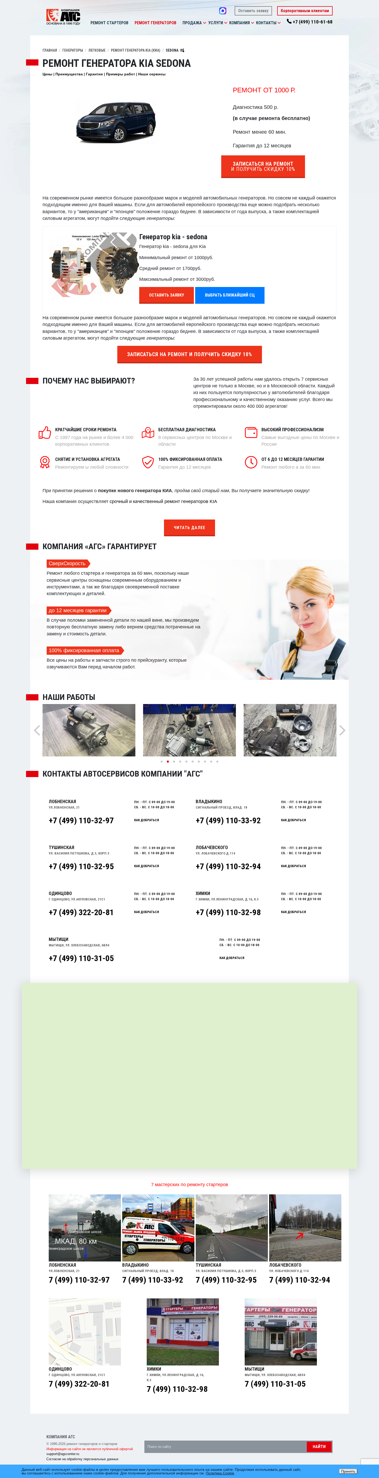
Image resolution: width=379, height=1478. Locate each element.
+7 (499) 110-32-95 (81, 866)
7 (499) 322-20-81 (79, 1384)
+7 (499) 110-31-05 (81, 958)
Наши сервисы (152, 74)
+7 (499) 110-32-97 (81, 820)
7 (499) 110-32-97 (79, 1280)
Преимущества (69, 74)
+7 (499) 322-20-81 (81, 912)
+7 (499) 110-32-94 (228, 866)
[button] (204, 23)
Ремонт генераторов (155, 22)
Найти (319, 1446)
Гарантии (94, 74)
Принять (348, 1471)
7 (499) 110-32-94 (299, 1280)
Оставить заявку (253, 10)
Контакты (266, 22)
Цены (47, 74)
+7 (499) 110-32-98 (228, 912)
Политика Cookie (220, 1473)
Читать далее (189, 527)
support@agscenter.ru (62, 1454)
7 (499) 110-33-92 (152, 1280)
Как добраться (146, 820)
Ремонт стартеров (109, 22)
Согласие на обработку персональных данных (82, 1459)
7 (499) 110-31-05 (275, 1384)
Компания (239, 22)
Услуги (215, 22)
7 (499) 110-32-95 (226, 1280)
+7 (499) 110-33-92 (228, 820)
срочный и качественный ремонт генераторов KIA (163, 501)
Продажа (192, 22)
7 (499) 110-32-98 (177, 1389)
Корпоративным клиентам (305, 10)
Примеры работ (120, 74)
